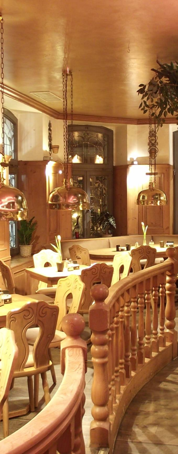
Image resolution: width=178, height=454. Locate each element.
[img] (89, 227)
